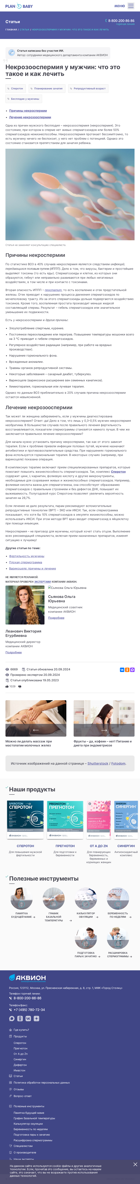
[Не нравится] (19, 686)
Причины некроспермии (28, 110)
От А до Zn (21, 1053)
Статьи (18, 1076)
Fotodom (118, 763)
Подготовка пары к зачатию (32, 1134)
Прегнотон (20, 1048)
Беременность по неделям (31, 1129)
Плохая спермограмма (25, 562)
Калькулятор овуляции (28, 1123)
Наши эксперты (24, 1159)
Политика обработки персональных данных (42, 1082)
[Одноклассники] (127, 670)
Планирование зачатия (48, 88)
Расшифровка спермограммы (33, 1140)
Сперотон (17, 88)
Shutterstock (98, 763)
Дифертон (20, 1064)
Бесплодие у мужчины (25, 98)
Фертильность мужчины (26, 556)
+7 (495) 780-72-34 (29, 1010)
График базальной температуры (34, 1118)
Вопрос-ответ (23, 1096)
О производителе (25, 1152)
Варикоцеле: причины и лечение (32, 568)
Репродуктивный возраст (90, 88)
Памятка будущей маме (29, 1112)
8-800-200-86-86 (27, 998)
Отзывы (19, 1089)
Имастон (19, 1070)
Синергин (20, 1059)
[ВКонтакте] (122, 670)
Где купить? (21, 1029)
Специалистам (23, 1145)
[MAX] (132, 670)
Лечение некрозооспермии (30, 117)
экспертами (42, 581)
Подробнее (13, 652)
